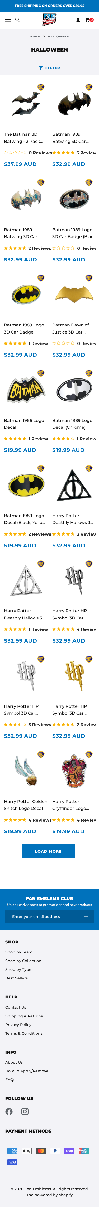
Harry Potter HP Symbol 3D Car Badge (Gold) (69, 713)
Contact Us (15, 1007)
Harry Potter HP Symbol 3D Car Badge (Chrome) (21, 713)
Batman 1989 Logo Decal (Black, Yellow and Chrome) (25, 522)
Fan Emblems (38, 1188)
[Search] (17, 20)
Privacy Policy (18, 1024)
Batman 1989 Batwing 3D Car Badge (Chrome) (21, 236)
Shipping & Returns (24, 1016)
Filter (52, 67)
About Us (14, 1062)
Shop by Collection (23, 960)
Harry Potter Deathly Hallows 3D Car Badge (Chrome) (26, 617)
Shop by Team (18, 952)
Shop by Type (18, 969)
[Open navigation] (8, 20)
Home (35, 36)
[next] (92, 5)
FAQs (10, 1079)
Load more (48, 851)
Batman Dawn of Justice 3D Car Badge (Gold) (70, 331)
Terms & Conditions (24, 1033)
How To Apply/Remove (27, 1071)
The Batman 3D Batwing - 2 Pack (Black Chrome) (22, 141)
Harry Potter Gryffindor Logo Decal (69, 808)
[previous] (6, 5)
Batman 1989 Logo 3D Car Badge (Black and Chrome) (74, 236)
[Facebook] (9, 1111)
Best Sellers (16, 978)
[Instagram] (25, 1111)
